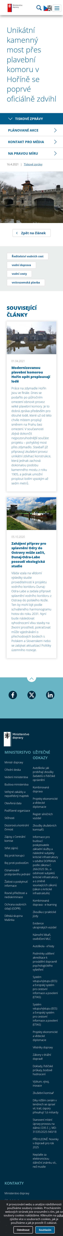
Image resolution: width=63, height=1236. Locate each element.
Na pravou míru (23, 153)
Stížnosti (9, 818)
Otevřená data (13, 803)
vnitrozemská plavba (26, 282)
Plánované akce (23, 130)
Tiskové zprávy (29, 118)
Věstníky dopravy (43, 1047)
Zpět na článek (33, 233)
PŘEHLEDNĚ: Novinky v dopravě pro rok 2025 (45, 1143)
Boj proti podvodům (17, 863)
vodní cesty (19, 274)
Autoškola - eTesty (43, 946)
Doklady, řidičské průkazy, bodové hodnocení (43, 1070)
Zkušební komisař (43, 1093)
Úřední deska (13, 770)
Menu (57, 8)
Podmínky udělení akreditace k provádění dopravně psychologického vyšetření (45, 961)
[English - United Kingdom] (48, 10)
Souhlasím (45, 1229)
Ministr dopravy (14, 762)
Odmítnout (23, 1229)
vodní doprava (21, 265)
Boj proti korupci (15, 855)
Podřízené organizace (17, 810)
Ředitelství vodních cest (28, 256)
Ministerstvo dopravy (15, 8)
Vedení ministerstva (16, 777)
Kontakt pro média (26, 142)
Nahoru (31, 679)
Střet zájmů (11, 848)
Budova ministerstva (16, 784)
